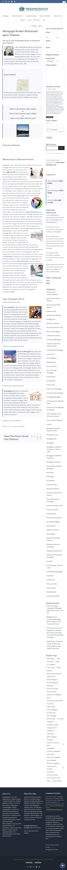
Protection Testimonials (54, 518)
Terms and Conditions (52, 845)
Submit (49, 138)
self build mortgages (53, 763)
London (14, 426)
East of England (51, 358)
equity (15, 403)
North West (50, 476)
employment (51, 676)
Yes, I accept (52, 89)
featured (50, 685)
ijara (49, 697)
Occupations (51, 480)
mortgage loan (52, 728)
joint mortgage (51, 715)
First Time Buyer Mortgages (52, 371)
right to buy (50, 754)
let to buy (60, 718)
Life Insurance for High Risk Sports (55, 402)
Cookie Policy (38, 862)
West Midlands (51, 592)
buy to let (50, 661)
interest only (17, 398)
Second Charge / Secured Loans (54, 566)
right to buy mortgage (53, 757)
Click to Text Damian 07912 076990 (23, 113)
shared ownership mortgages (55, 768)
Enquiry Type (50, 58)
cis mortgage (51, 664)
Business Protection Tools (55, 327)
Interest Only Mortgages (54, 389)
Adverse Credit (51, 311)
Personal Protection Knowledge (53, 500)
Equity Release (51, 362)
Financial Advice (52, 366)
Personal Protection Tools (55, 505)
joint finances (51, 712)
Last (57, 37)
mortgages (51, 731)
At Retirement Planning (54, 315)
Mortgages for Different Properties (54, 457)
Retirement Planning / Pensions (53, 539)
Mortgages (50, 443)
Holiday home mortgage (54, 694)
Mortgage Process (52, 435)
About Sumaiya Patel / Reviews (53, 306)
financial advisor (52, 688)
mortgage (50, 722)
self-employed (51, 760)
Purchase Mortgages (53, 522)
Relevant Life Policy (53, 530)
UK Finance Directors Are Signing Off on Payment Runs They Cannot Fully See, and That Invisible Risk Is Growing (55, 632)
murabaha (50, 734)
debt (59, 667)
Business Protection (53, 323)
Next (40, 26)
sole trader (50, 772)
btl (58, 658)
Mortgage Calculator (52, 849)
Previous (34, 26)
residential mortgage (53, 751)
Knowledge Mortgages (54, 397)
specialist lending (52, 775)
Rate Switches (51, 526)
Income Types (51, 381)
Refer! (48, 283)
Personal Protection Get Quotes (54, 494)
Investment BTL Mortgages (55, 393)
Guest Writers (51, 377)
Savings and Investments (54, 551)
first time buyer (9, 338)
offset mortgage (52, 737)
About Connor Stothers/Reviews (52, 293)
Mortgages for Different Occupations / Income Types (54, 449)
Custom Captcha (52, 121)
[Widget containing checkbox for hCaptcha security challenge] (55, 130)
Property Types (51, 514)
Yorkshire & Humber (53, 596)
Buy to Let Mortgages (53, 331)
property (50, 740)
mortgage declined (52, 725)
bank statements (22, 261)
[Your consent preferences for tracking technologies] (64, 2)
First (47, 37)
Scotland (49, 561)
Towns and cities (20, 426)
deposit (49, 670)
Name (48, 32)
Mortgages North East (53, 462)
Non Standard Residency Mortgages (54, 467)
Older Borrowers (52, 485)
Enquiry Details (51, 65)
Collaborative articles (53, 336)
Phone (48, 41)
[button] (44, 20)
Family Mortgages (52, 682)
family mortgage (52, 679)
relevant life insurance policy (55, 744)
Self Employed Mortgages (55, 572)
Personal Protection (53, 489)
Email (48, 47)
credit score (51, 667)
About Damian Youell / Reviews (54, 300)
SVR (48, 781)
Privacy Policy (50, 117)
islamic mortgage (52, 709)
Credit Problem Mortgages (55, 350)
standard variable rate (53, 778)
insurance (50, 703)
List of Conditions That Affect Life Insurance (54, 415)
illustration (9, 256)
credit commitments (32, 212)
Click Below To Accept (53, 87)
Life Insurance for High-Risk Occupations (55, 409)
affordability (51, 658)
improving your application (55, 700)
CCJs (57, 661)
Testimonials (51, 580)
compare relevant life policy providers (53, 345)
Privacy (48, 847)
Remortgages (51, 534)
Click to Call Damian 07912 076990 (22, 109)
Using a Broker (51, 588)
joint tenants (51, 718)
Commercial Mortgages (54, 339)
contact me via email (16, 184)
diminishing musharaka (54, 673)
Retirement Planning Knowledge (53, 546)
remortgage (12, 393)
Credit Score (50, 354)
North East (50, 472)
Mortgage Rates (52, 439)
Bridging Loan (51, 319)
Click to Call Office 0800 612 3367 (23, 118)
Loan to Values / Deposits (55, 420)
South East (50, 576)
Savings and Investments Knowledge (54, 556)
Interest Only (51, 385)
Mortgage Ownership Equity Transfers (53, 430)
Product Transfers (52, 510)
